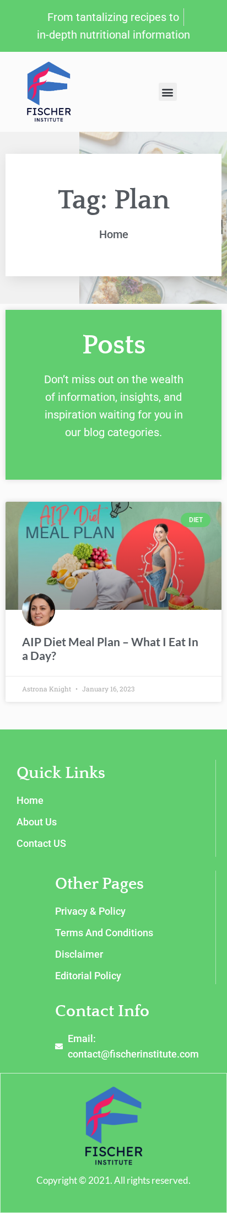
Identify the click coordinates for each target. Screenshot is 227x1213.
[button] (168, 92)
